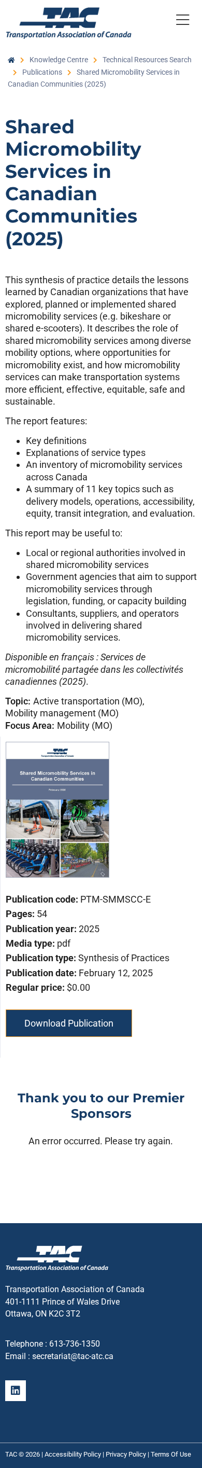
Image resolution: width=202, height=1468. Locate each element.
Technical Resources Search (147, 60)
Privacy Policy (126, 1454)
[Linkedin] (15, 1390)
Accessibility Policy (73, 1454)
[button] (182, 21)
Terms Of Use (171, 1454)
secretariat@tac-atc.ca (72, 1356)
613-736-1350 (74, 1344)
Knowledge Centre (59, 60)
